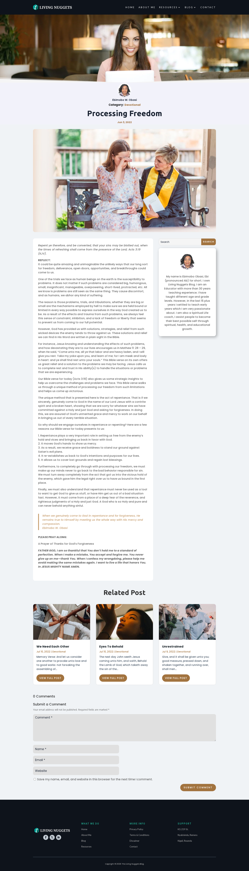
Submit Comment (198, 787)
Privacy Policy (136, 829)
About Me (147, 7)
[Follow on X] (52, 837)
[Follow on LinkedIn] (58, 837)
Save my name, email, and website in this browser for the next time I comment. (95, 779)
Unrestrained (172, 646)
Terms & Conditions (139, 835)
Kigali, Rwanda (185, 840)
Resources (168, 7)
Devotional (132, 105)
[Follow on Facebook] (45, 837)
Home (130, 7)
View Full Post (50, 678)
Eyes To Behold (111, 646)
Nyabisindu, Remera (187, 835)
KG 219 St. (183, 829)
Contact (208, 7)
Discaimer (134, 840)
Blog (189, 7)
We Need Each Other (52, 646)
